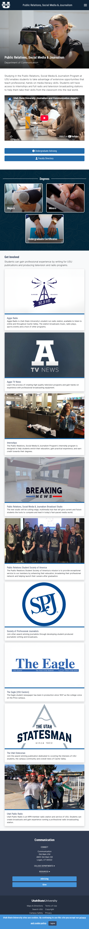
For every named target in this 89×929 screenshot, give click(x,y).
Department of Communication (21, 62)
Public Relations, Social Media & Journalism (47, 5)
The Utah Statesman (16, 753)
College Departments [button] (43, 866)
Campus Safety (36, 913)
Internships (12, 442)
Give (44, 884)
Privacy (48, 913)
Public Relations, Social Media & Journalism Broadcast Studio (34, 506)
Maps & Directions (35, 906)
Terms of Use (51, 906)
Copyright (49, 909)
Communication (44, 840)
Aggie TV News (14, 381)
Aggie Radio (12, 318)
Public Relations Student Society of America (27, 567)
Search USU (37, 909)
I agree (52, 923)
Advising (44, 879)
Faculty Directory (45, 158)
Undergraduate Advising (46, 151)
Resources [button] (43, 872)
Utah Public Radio (15, 813)
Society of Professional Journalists (23, 631)
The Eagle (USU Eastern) (18, 692)
